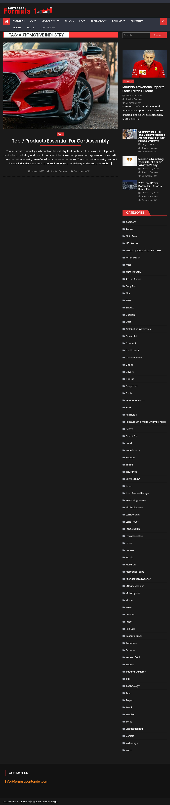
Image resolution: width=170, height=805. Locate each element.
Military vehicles (135, 586)
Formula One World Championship (146, 422)
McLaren (131, 564)
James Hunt (133, 479)
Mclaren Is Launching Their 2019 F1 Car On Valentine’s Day (151, 162)
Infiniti (129, 464)
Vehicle (130, 736)
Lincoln (130, 550)
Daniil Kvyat (132, 350)
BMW (128, 300)
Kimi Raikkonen (134, 507)
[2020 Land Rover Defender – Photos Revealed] (130, 185)
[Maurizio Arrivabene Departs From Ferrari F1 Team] (145, 64)
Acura (129, 229)
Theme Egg (51, 801)
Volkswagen (132, 743)
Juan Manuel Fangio (137, 493)
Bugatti (130, 307)
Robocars (131, 643)
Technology (99, 21)
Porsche (130, 614)
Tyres (129, 721)
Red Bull (130, 629)
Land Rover (132, 521)
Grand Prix (131, 436)
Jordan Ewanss (58, 171)
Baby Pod (131, 286)
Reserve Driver (134, 636)
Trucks (69, 21)
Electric (130, 379)
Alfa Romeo (132, 243)
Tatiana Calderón (136, 671)
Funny (129, 429)
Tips (128, 693)
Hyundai (130, 457)
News (129, 607)
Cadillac (130, 314)
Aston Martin (133, 257)
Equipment (118, 21)
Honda (129, 443)
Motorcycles (50, 21)
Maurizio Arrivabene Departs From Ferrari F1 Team (143, 89)
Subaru (130, 664)
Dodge (129, 364)
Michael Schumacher (138, 579)
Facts (30, 27)
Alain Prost (132, 236)
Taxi (128, 678)
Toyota (130, 700)
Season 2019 (133, 657)
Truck (129, 707)
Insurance (131, 471)
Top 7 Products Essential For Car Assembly (60, 141)
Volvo (129, 750)
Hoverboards (133, 450)
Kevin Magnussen (136, 500)
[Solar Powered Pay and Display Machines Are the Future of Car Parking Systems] (130, 134)
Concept (131, 343)
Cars (33, 21)
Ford (128, 407)
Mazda (129, 557)
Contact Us (47, 27)
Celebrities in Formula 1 (139, 329)
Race (82, 21)
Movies (17, 27)
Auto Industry (133, 272)
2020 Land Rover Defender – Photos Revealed (150, 186)
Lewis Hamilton (134, 536)
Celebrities (136, 21)
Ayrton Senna (133, 279)
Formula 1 (19, 21)
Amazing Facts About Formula (143, 250)
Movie (129, 600)
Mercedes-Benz (135, 571)
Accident (131, 222)
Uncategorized (134, 728)
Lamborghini (133, 514)
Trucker (130, 714)
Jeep (128, 486)
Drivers (130, 372)
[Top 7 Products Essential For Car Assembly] (60, 85)
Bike (128, 293)
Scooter (130, 650)
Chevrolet (131, 336)
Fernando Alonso (135, 400)
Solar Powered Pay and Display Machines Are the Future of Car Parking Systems (151, 136)
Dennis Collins (134, 357)
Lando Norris (133, 529)
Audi (128, 264)
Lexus (129, 543)
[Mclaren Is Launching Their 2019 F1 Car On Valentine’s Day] (130, 161)
